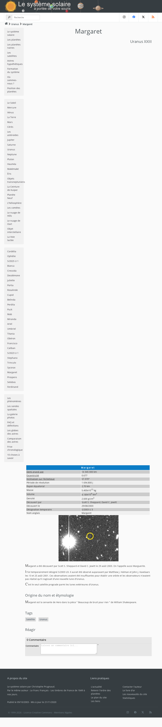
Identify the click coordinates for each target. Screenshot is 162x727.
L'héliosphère (14, 202)
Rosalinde (12, 289)
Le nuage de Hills (13, 214)
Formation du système (13, 70)
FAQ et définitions (13, 424)
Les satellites (12, 54)
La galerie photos (12, 416)
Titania (11, 333)
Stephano (12, 357)
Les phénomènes (14, 400)
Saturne (11, 144)
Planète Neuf (11, 196)
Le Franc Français (39, 690)
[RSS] (153, 17)
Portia (10, 285)
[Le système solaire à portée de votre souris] (55, 6)
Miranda (11, 319)
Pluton (10, 159)
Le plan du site (99, 697)
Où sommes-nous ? (12, 80)
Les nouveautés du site (135, 694)
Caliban (11, 348)
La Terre (11, 117)
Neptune (12, 154)
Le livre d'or (129, 690)
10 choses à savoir (13, 456)
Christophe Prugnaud (43, 686)
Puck (9, 309)
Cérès (10, 126)
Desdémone (13, 275)
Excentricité (33, 475)
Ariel (9, 323)
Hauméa (11, 164)
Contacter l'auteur (132, 686)
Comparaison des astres (14, 440)
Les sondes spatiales (13, 408)
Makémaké (13, 168)
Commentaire (32, 645)
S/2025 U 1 (13, 261)
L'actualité (96, 686)
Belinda (11, 299)
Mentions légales (63, 712)
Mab (9, 314)
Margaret (12, 372)
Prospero (12, 377)
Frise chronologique (15, 448)
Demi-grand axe (35, 471)
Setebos (11, 382)
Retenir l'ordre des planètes (101, 692)
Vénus (10, 112)
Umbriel (11, 328)
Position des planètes (13, 90)
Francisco (12, 343)
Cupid (10, 294)
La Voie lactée (11, 238)
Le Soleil (11, 102)
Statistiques (129, 697)
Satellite (30, 619)
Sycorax (11, 367)
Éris (9, 173)
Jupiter (10, 139)
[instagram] (124, 17)
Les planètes (14, 39)
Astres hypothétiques (15, 62)
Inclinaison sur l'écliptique (41, 478)
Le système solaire (13, 33)
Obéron (11, 338)
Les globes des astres (12, 432)
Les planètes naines (14, 46)
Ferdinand (12, 386)
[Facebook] (133, 17)
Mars (10, 122)
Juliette (11, 280)
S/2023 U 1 (13, 352)
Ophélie (11, 256)
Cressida (11, 270)
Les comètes (13, 207)
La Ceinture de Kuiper (13, 188)
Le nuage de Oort (13, 222)
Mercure (11, 107)
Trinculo (11, 362)
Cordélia (11, 251)
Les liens (95, 701)
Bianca (10, 265)
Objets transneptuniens (15, 180)
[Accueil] (6, 24)
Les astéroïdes (12, 133)
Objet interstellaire (14, 230)
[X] (143, 17)
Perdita (11, 304)
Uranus (15, 24)
